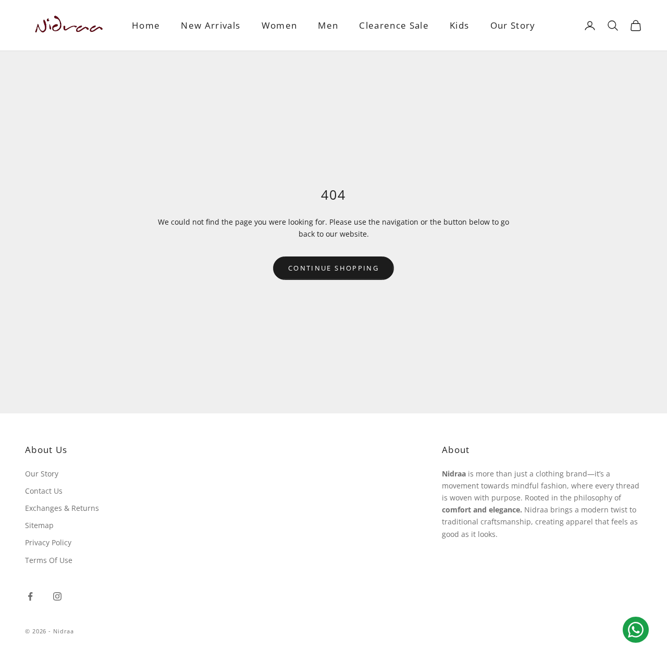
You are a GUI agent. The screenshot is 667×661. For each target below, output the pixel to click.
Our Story (513, 25)
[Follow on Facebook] (30, 596)
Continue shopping (333, 268)
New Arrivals (210, 25)
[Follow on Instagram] (57, 596)
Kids (459, 25)
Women (280, 25)
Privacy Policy (48, 542)
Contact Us (44, 491)
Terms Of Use (48, 560)
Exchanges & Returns (62, 508)
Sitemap (39, 525)
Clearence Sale (394, 25)
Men (328, 25)
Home (146, 25)
